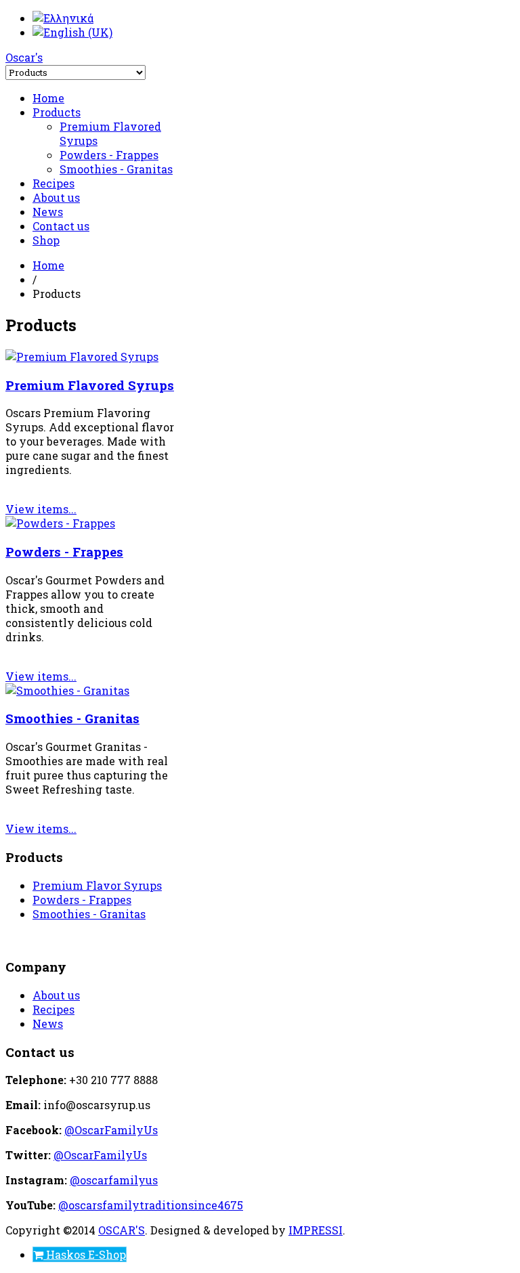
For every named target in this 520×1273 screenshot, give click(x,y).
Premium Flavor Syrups (97, 885)
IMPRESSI (315, 1230)
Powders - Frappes (109, 155)
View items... (41, 509)
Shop (46, 240)
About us (56, 197)
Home (48, 98)
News (47, 211)
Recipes (53, 183)
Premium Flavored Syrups (89, 384)
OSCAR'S (121, 1230)
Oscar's (24, 57)
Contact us (60, 226)
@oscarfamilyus (114, 1180)
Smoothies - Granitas (116, 169)
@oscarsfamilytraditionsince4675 (150, 1205)
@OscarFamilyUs (111, 1130)
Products (56, 112)
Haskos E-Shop (84, 1254)
